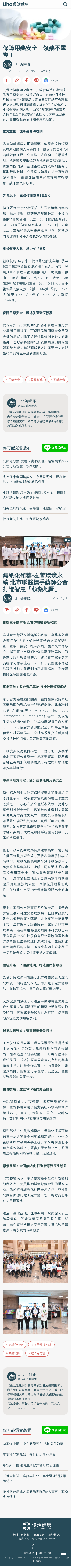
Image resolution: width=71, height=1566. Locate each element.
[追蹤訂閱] (46, 80)
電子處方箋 (38, 1353)
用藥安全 (14, 380)
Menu (67, 1554)
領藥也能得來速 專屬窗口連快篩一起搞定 (34, 508)
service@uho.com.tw (43, 1539)
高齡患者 (59, 380)
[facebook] (33, 1548)
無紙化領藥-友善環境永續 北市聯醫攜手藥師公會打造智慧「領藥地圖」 (35, 463)
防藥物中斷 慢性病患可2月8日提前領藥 (33, 1443)
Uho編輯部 (22, 64)
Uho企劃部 (22, 598)
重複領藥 (37, 380)
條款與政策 (45, 1553)
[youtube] (39, 1548)
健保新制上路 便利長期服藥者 (26, 519)
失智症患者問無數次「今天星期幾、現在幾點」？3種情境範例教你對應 (34, 479)
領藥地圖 (14, 1353)
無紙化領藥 (16, 1344)
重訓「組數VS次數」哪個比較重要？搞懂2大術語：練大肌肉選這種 (34, 495)
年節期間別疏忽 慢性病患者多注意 (29, 1454)
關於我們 (29, 1553)
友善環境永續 (42, 1344)
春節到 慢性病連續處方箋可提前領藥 (31, 1465)
